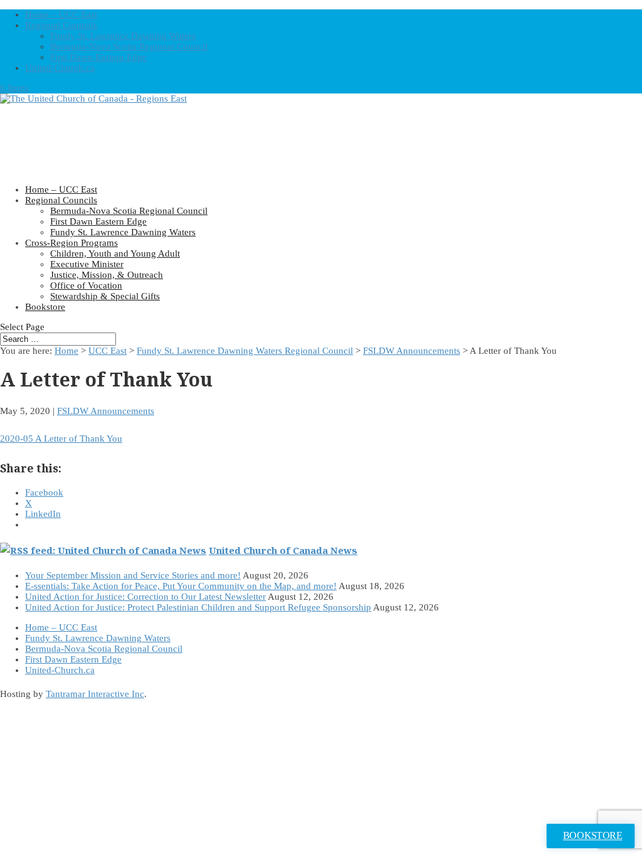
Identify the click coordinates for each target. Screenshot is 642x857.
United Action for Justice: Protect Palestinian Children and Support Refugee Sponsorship (198, 607)
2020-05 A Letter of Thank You (61, 439)
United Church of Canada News (283, 550)
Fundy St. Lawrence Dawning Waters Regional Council (245, 351)
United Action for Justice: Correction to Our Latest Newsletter (145, 597)
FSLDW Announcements (411, 351)
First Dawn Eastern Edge (98, 57)
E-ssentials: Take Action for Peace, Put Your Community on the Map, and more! (181, 586)
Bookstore (45, 307)
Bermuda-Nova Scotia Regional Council (129, 46)
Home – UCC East (61, 14)
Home (66, 351)
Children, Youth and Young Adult (115, 253)
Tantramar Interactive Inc (95, 694)
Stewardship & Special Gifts (105, 296)
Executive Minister (87, 264)
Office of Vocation (86, 285)
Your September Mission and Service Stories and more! (133, 575)
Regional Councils (61, 25)
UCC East (107, 351)
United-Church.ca (60, 68)
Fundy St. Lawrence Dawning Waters (123, 36)
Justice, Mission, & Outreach (106, 275)
